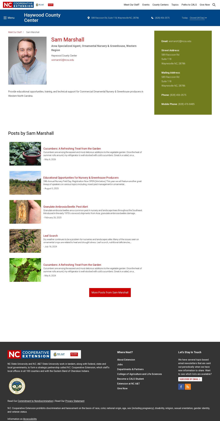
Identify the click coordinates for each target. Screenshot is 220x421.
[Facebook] (181, 387)
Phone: (165, 95)
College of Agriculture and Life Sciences (139, 374)
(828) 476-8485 (186, 104)
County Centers (161, 4)
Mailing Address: (170, 72)
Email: (165, 41)
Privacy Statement (74, 401)
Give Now (205, 4)
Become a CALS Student (130, 378)
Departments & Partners (130, 369)
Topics (175, 4)
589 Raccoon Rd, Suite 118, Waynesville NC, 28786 (115, 18)
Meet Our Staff (131, 4)
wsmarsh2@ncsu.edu (62, 60)
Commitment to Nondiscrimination (35, 401)
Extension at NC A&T (128, 383)
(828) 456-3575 (162, 18)
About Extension (126, 359)
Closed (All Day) (197, 18)
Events (146, 4)
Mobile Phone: (169, 104)
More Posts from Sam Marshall (110, 292)
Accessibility (30, 419)
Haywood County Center (42, 17)
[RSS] (188, 387)
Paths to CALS (189, 4)
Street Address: (170, 50)
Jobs (120, 364)
